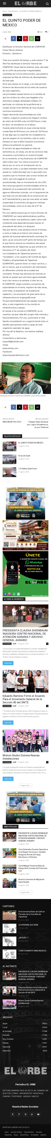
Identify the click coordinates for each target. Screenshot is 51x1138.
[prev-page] (4, 481)
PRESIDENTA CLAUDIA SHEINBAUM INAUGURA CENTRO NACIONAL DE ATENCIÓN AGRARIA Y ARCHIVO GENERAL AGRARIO (25, 635)
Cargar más (24, 785)
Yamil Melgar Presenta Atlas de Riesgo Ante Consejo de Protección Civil (32, 868)
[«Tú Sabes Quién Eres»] (9, 472)
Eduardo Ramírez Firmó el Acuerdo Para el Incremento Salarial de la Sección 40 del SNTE (24, 699)
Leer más (8, 663)
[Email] (37, 38)
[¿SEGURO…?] (9, 941)
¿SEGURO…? (23, 938)
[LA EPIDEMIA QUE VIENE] (9, 928)
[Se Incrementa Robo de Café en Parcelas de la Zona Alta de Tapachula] (9, 915)
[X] (19, 38)
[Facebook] (13, 38)
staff (14, 644)
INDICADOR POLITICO (12, 422)
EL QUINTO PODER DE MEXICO (30, 443)
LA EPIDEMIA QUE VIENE (28, 925)
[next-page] (8, 481)
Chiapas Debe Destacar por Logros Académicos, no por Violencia (37, 424)
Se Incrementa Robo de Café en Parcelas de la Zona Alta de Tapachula (31, 914)
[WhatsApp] (31, 38)
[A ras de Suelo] (9, 459)
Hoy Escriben (13, 11)
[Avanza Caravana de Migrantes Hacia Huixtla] (9, 883)
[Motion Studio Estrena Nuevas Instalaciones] (25, 740)
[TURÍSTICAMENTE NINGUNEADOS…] (9, 954)
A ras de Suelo (24, 456)
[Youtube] (38, 1114)
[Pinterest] (25, 38)
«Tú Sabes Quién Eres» (27, 469)
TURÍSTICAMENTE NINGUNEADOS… (32, 951)
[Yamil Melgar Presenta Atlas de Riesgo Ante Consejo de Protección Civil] (9, 869)
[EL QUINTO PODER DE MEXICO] (9, 446)
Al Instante (7, 644)
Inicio (5, 11)
